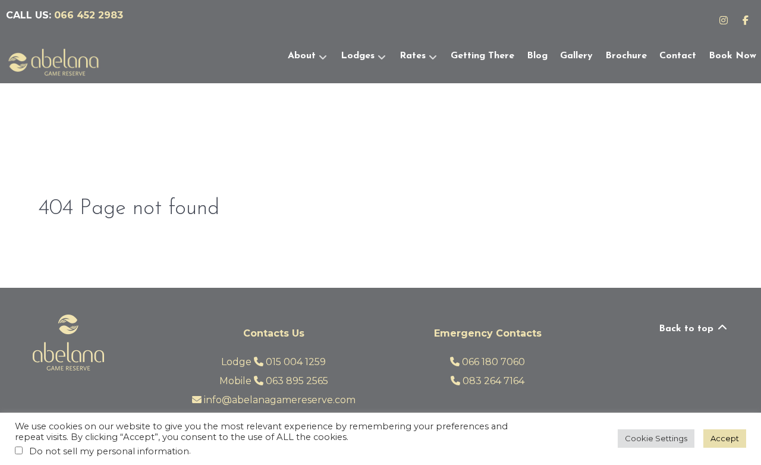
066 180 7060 (492, 361)
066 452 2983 (88, 15)
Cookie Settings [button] (656, 438)
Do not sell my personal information (109, 451)
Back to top (687, 329)
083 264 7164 (492, 381)
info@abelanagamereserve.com (279, 400)
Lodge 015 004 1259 (273, 361)
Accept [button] (724, 438)
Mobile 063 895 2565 (273, 381)
